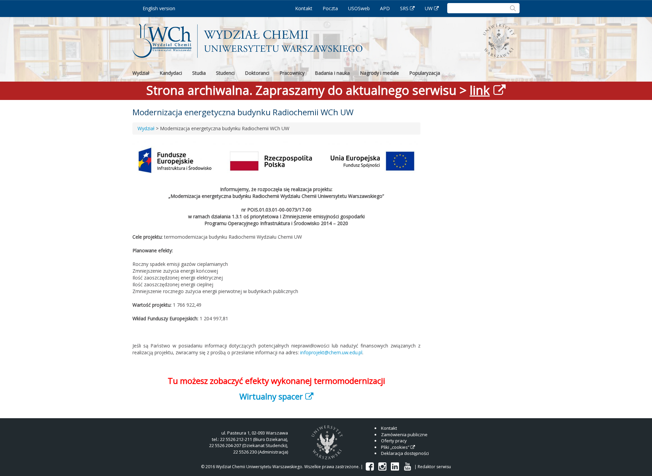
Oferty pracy (394, 441)
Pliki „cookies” (395, 447)
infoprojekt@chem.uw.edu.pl (331, 352)
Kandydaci (171, 73)
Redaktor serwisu (434, 467)
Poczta (330, 8)
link (480, 90)
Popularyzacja (424, 73)
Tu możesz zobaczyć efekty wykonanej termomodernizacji (276, 380)
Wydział (140, 73)
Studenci (225, 73)
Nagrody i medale (379, 73)
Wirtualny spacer (271, 396)
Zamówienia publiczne (404, 434)
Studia (199, 73)
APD (385, 8)
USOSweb (359, 8)
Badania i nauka (332, 73)
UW (429, 8)
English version (159, 8)
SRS (404, 8)
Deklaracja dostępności (405, 453)
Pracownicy (292, 73)
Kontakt (303, 8)
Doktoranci (257, 73)
